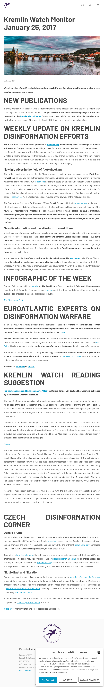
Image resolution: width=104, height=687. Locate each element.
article (35, 286)
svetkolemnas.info (23, 592)
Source (7, 444)
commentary (53, 144)
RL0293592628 (25, 670)
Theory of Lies (16, 197)
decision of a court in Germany (85, 577)
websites (52, 541)
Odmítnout (68, 680)
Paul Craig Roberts (24, 555)
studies (48, 290)
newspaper (75, 258)
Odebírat (8, 608)
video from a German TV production (23, 588)
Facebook (20, 366)
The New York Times (71, 356)
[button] (99, 652)
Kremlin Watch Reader (30, 116)
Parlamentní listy (82, 545)
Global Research (59, 558)
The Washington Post (13, 300)
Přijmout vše (48, 680)
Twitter (31, 366)
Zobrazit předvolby (89, 680)
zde (63, 332)
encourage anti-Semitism (28, 602)
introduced (40, 181)
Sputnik (72, 558)
